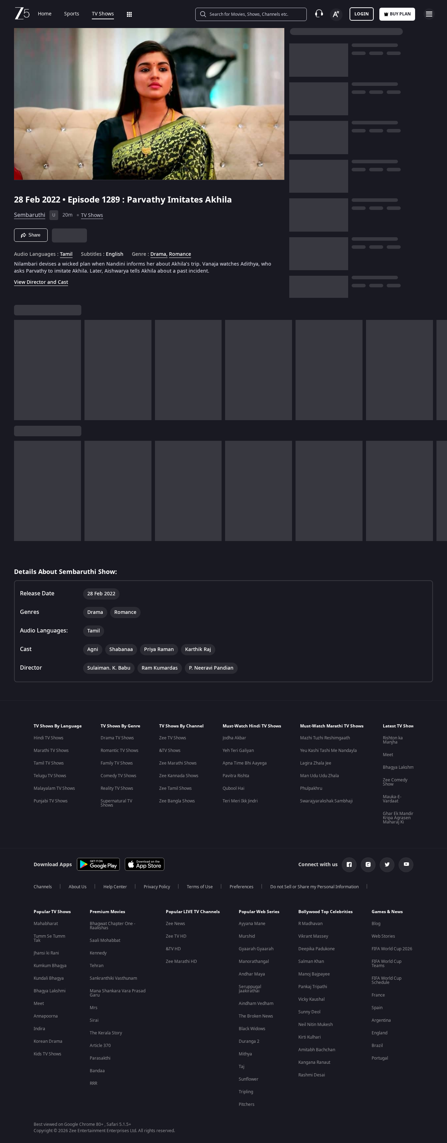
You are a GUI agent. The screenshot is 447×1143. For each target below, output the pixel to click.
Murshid (247, 936)
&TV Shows (170, 750)
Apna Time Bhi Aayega (245, 763)
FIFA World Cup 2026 (392, 949)
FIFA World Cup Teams (386, 963)
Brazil (377, 1045)
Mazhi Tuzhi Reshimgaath (325, 738)
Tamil (66, 254)
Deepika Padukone (316, 949)
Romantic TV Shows (119, 750)
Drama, (159, 254)
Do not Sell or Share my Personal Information (314, 887)
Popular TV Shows (52, 912)
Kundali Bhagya (49, 978)
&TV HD (173, 949)
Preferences (241, 887)
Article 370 (100, 1045)
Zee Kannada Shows (178, 776)
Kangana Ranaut (314, 1062)
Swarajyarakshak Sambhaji (326, 801)
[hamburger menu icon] (429, 14)
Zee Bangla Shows (177, 801)
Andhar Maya (252, 974)
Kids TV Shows (47, 1054)
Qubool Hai (233, 788)
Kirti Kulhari (309, 1037)
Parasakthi (100, 1058)
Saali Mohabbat (105, 940)
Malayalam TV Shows (54, 788)
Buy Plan (400, 14)
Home (45, 14)
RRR (93, 1083)
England (379, 1033)
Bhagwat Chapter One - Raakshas (112, 925)
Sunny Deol (309, 1012)
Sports (71, 14)
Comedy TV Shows (118, 776)
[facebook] (349, 864)
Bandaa (97, 1071)
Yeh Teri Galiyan (238, 750)
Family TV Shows (117, 763)
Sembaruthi (29, 215)
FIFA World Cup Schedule (386, 980)
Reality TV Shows (117, 788)
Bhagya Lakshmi (399, 767)
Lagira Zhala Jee (315, 763)
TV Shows (103, 14)
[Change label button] (336, 14)
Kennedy (98, 953)
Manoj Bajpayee (314, 974)
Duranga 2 (249, 1041)
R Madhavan (310, 923)
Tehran (96, 966)
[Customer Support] (319, 14)
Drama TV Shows (117, 738)
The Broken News (256, 1016)
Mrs (93, 1008)
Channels (43, 887)
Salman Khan (311, 961)
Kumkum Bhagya (50, 966)
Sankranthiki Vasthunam (113, 978)
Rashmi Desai (311, 1075)
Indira (39, 1029)
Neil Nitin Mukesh (315, 1024)
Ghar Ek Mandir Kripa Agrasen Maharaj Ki (398, 817)
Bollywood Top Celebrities (325, 912)
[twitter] (387, 864)
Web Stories (383, 936)
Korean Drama (48, 1041)
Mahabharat (46, 923)
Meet (388, 755)
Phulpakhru (311, 788)
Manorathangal (254, 961)
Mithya (245, 1054)
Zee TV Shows (172, 738)
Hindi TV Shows (48, 738)
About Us (78, 887)
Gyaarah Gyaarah (256, 949)
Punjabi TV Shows (51, 801)
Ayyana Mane (252, 923)
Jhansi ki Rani (46, 953)
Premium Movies (107, 912)
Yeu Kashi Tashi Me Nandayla (328, 750)
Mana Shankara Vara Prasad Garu (117, 993)
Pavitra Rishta (236, 776)
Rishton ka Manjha (393, 740)
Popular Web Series (259, 912)
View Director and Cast (41, 282)
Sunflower (248, 1079)
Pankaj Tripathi (312, 987)
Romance (180, 254)
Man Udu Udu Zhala (319, 776)
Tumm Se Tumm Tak (49, 938)
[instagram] (368, 864)
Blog (376, 923)
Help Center (115, 887)
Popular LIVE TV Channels (193, 912)
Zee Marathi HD (181, 961)
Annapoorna (46, 1016)
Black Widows (252, 1029)
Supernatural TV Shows (116, 803)
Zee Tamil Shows (175, 788)
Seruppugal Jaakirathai (250, 989)
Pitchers (247, 1104)
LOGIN (361, 14)
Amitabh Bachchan (316, 1050)
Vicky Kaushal (311, 999)
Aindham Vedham (256, 1003)
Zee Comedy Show (395, 782)
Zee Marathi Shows (178, 763)
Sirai (94, 1020)
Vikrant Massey (313, 936)
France (378, 995)
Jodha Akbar (234, 738)
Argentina (381, 1020)
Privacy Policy (157, 887)
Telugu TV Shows (50, 776)
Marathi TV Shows (51, 750)
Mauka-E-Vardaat (392, 799)
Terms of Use (200, 887)
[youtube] (406, 864)
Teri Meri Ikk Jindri (240, 801)
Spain (377, 1008)
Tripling (246, 1092)
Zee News (175, 923)
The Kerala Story (106, 1033)
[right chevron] (439, 370)
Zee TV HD (176, 936)
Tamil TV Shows (49, 763)
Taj (241, 1066)
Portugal (380, 1058)
